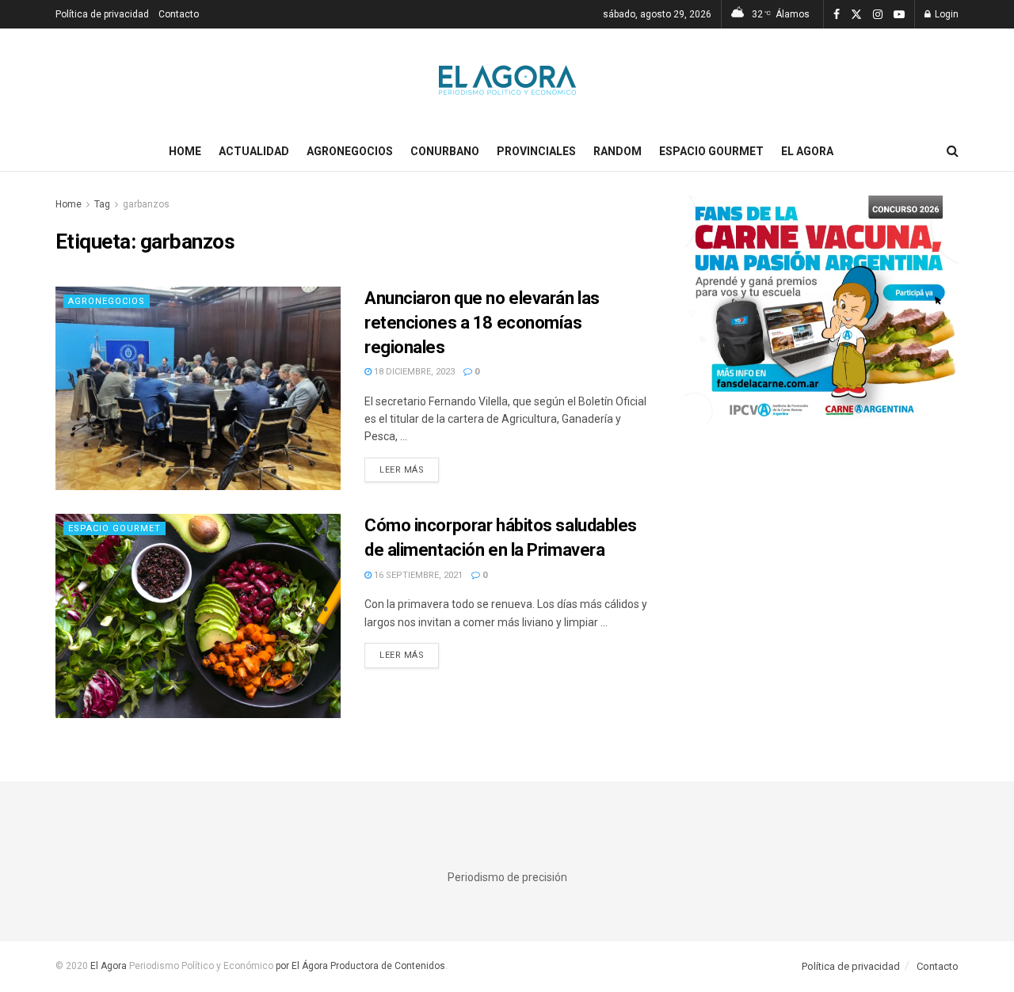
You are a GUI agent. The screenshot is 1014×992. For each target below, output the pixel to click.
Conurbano (444, 151)
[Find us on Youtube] (899, 14)
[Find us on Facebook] (836, 14)
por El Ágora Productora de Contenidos (359, 965)
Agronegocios (350, 151)
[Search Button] (953, 151)
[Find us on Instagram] (877, 14)
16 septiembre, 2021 (417, 575)
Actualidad (254, 151)
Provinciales (536, 151)
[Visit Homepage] (507, 80)
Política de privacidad (102, 14)
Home (185, 151)
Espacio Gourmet (711, 151)
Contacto (178, 14)
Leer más (409, 469)
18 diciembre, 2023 (413, 372)
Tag (102, 204)
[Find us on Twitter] (856, 14)
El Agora (807, 151)
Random (617, 151)
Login (945, 14)
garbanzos (146, 204)
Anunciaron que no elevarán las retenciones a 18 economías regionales (482, 322)
